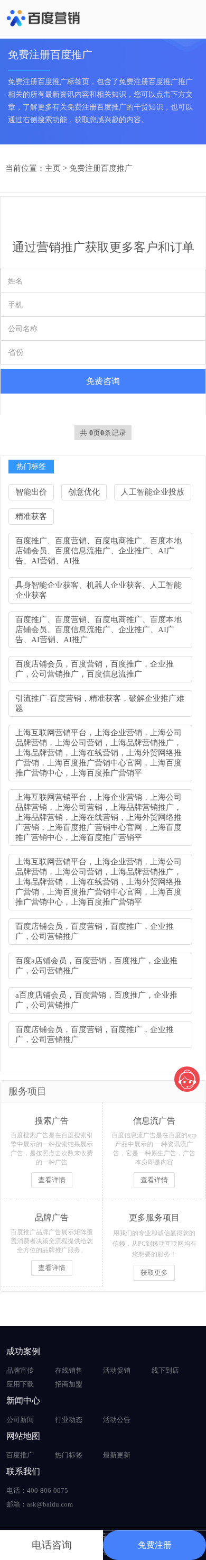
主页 (53, 168)
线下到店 (165, 1370)
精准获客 (31, 516)
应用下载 (20, 1384)
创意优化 (84, 492)
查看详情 (51, 1180)
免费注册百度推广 (101, 168)
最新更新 (116, 1455)
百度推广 (20, 1455)
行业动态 (68, 1420)
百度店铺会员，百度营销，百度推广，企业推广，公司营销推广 (94, 931)
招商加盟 (68, 1384)
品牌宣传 (20, 1370)
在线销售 (68, 1370)
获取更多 (154, 1272)
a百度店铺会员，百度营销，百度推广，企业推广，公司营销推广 (96, 1000)
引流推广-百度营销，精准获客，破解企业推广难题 (99, 703)
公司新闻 (20, 1420)
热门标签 (68, 1455)
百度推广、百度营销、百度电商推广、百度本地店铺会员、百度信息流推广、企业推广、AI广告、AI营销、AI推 (98, 550)
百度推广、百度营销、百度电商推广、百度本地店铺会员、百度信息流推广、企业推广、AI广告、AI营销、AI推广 (98, 629)
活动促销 (116, 1370)
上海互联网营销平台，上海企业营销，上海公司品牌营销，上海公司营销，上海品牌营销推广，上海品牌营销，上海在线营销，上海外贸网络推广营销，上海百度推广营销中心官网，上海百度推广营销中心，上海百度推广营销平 (98, 752)
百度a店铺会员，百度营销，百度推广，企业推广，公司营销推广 (96, 965)
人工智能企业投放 (152, 492)
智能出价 (31, 492)
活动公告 (116, 1420)
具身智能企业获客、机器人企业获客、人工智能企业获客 (98, 590)
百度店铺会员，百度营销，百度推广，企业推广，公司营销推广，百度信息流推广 (94, 669)
